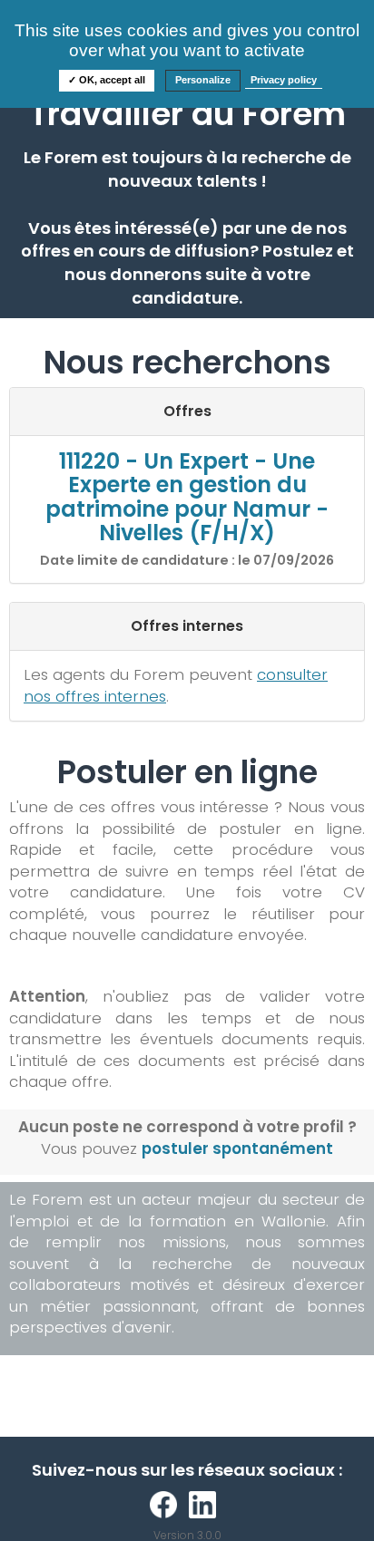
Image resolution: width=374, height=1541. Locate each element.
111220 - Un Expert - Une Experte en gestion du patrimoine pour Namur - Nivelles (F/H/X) (187, 497)
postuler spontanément (237, 1148)
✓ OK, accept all (106, 79)
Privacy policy (284, 79)
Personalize (203, 79)
